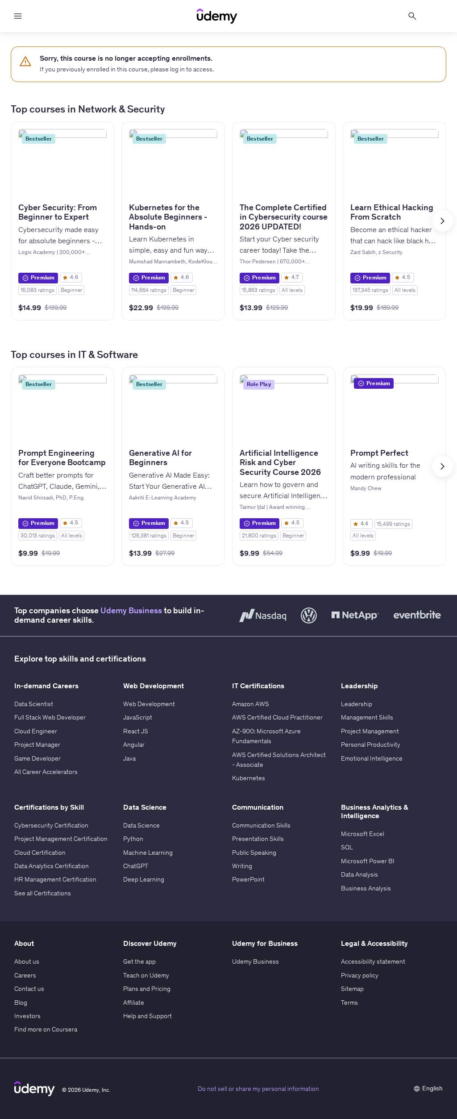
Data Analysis (359, 874)
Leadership (356, 704)
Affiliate (133, 1002)
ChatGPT (135, 866)
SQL (347, 847)
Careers (25, 975)
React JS (135, 731)
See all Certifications (42, 893)
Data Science (141, 825)
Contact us (29, 989)
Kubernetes (248, 778)
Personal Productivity (370, 744)
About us (26, 961)
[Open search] (412, 16)
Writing (242, 866)
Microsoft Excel (362, 834)
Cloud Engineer (35, 731)
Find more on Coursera (45, 1029)
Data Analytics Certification (51, 866)
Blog (20, 1002)
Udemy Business (131, 611)
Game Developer (37, 758)
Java (129, 758)
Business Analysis (366, 888)
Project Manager (37, 744)
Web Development (149, 704)
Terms (349, 1002)
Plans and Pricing (146, 989)
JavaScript (137, 717)
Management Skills (367, 717)
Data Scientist (33, 704)
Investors (27, 1016)
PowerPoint (248, 879)
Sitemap (352, 989)
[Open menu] (18, 16)
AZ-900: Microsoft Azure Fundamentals (266, 736)
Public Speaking (254, 853)
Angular (134, 744)
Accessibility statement (373, 961)
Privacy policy (359, 975)
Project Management (370, 731)
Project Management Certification (61, 839)
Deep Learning (143, 879)
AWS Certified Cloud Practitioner (277, 717)
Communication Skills (261, 825)
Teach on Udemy (146, 975)
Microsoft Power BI (368, 861)
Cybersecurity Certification (51, 825)
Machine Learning (148, 853)
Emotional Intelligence (372, 758)
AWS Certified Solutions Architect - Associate (279, 760)
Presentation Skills (258, 839)
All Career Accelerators (46, 772)
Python (133, 839)
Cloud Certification (40, 853)
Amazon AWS (250, 704)
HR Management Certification (55, 879)
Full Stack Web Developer (50, 717)
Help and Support (147, 1016)
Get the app (139, 961)
